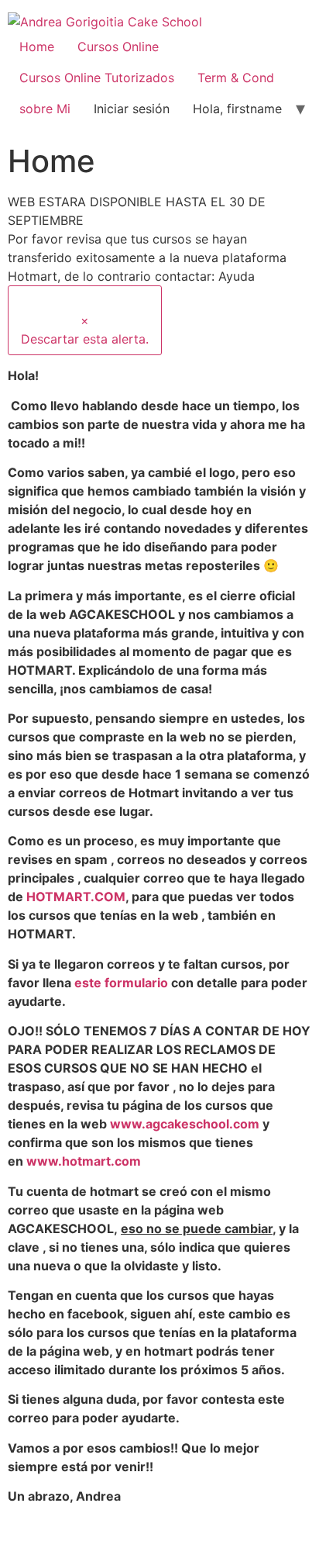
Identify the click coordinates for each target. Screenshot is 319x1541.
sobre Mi (44, 108)
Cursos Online (118, 46)
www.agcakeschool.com (184, 1124)
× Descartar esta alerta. (85, 330)
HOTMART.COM (75, 896)
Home (36, 46)
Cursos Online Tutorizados (96, 77)
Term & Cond (235, 77)
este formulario (121, 982)
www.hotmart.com (83, 1161)
